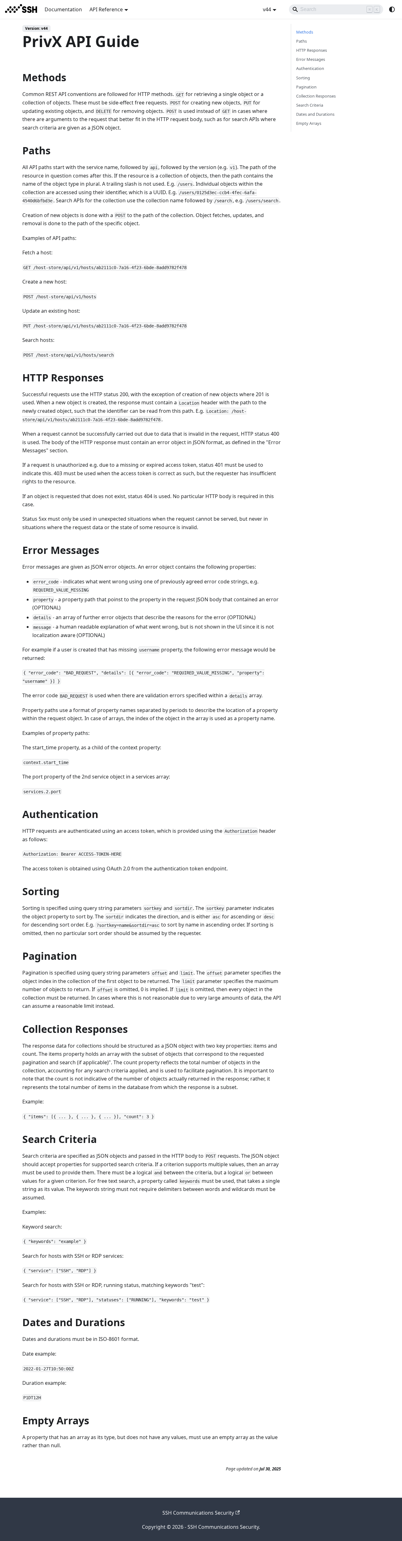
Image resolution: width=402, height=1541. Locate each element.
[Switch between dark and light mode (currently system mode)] (392, 9)
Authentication (310, 68)
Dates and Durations (315, 114)
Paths (301, 41)
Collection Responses (316, 96)
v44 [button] (267, 9)
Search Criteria (309, 105)
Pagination (306, 87)
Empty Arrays (308, 123)
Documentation (63, 9)
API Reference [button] (106, 9)
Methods (304, 32)
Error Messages (310, 59)
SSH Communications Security (198, 1512)
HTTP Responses (311, 50)
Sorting (303, 78)
